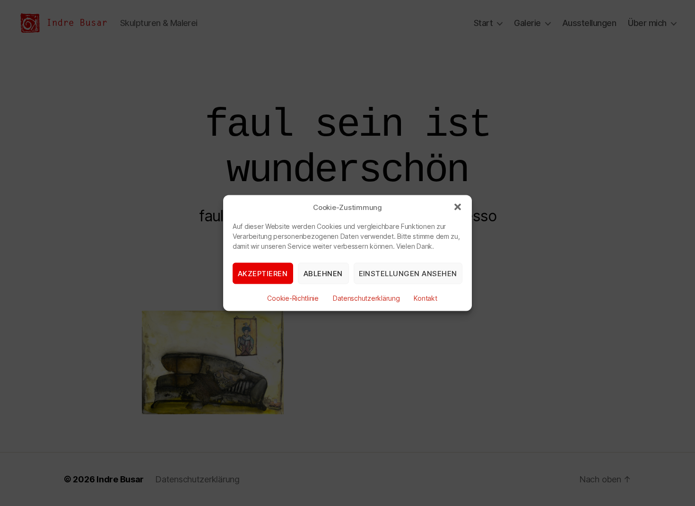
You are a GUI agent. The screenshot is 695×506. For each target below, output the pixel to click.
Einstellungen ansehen (408, 273)
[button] (457, 207)
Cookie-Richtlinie (292, 298)
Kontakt (425, 298)
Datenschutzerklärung (366, 298)
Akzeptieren (263, 273)
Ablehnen (323, 273)
